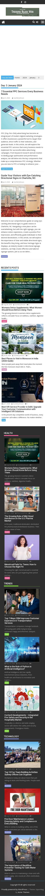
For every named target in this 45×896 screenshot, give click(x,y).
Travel (4, 369)
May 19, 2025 (10, 663)
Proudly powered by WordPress (14, 889)
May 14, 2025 (10, 712)
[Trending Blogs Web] (3, 22)
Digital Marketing (7, 169)
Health (4, 321)
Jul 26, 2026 (7, 355)
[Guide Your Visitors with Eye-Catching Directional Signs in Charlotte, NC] (22, 200)
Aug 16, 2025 (10, 816)
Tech (6, 634)
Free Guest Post (22, 513)
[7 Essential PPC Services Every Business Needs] (22, 114)
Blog (3, 420)
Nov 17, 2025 (10, 561)
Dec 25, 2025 (10, 769)
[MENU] (42, 22)
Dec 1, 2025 (10, 513)
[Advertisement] (22, 50)
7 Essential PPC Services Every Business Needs (22, 92)
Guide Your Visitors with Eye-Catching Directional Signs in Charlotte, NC (21, 176)
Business (4, 256)
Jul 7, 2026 (6, 404)
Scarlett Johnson (19, 98)
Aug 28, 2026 (7, 305)
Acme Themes (23, 892)
